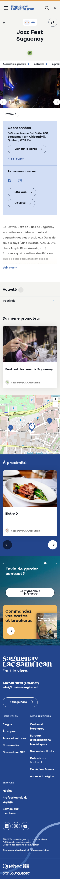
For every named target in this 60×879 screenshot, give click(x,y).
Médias (7, 791)
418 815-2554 (16, 158)
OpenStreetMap (42, 453)
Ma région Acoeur (42, 769)
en (54, 8)
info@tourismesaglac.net (21, 687)
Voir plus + (10, 268)
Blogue (7, 724)
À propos (9, 731)
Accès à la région (42, 776)
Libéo (46, 850)
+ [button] (55, 399)
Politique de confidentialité (17, 842)
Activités (39, 64)
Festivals (11, 114)
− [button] (55, 404)
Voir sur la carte (25, 149)
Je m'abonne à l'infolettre (30, 592)
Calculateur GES (14, 752)
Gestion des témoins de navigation (21, 845)
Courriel (20, 203)
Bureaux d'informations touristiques (40, 740)
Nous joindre (18, 702)
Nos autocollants (42, 751)
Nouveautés (11, 745)
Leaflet (30, 453)
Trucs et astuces (14, 738)
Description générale (14, 64)
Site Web (20, 192)
